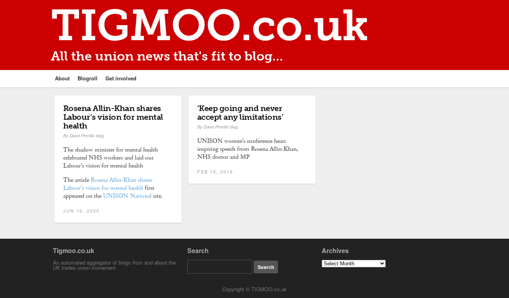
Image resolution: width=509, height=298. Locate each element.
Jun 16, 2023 (81, 210)
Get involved (120, 78)
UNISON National (127, 196)
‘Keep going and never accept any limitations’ (240, 112)
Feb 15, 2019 (215, 171)
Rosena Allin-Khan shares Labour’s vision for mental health (113, 116)
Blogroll (87, 78)
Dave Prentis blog (87, 135)
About (62, 78)
